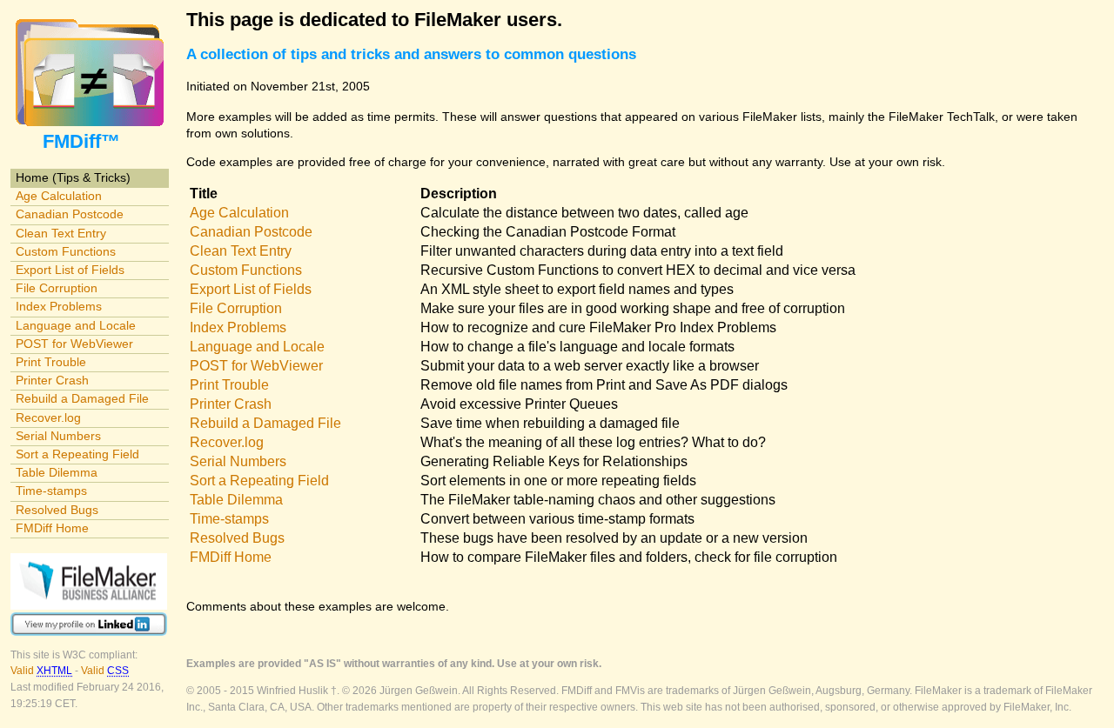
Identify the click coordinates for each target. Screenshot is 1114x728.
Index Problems (59, 306)
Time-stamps (51, 491)
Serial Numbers (58, 436)
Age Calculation (59, 196)
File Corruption (56, 288)
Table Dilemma (56, 472)
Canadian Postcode (70, 214)
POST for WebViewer (74, 344)
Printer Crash (52, 380)
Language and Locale (76, 325)
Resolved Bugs (57, 510)
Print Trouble (51, 362)
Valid (41, 671)
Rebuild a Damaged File (82, 398)
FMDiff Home (52, 528)
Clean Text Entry (61, 233)
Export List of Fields (70, 270)
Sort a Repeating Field (77, 454)
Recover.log (48, 417)
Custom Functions (66, 251)
